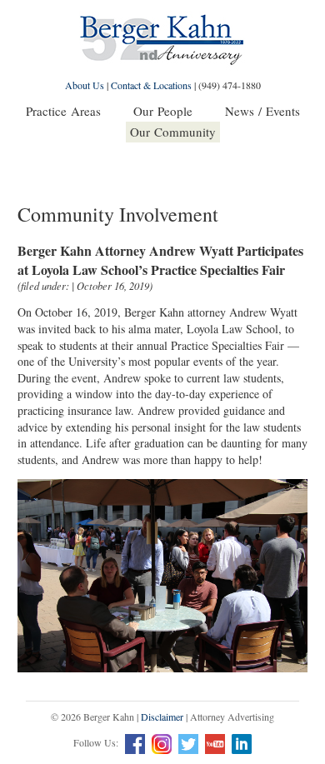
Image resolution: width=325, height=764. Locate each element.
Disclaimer (162, 716)
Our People (162, 110)
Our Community (173, 131)
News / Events (262, 110)
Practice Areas (63, 110)
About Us (84, 85)
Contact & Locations (151, 85)
